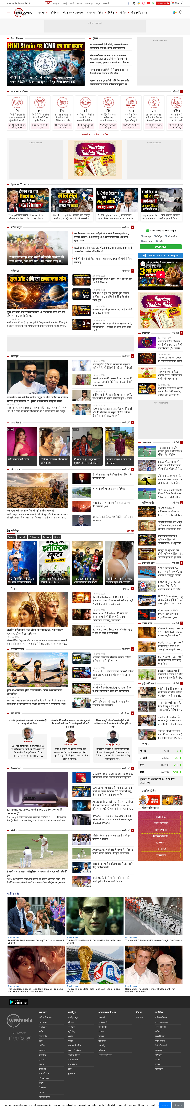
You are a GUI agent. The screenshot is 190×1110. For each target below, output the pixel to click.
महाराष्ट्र (42, 1064)
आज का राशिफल (19, 91)
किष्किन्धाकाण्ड (160, 836)
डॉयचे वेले (15, 469)
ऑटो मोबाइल (44, 1078)
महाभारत (102, 1040)
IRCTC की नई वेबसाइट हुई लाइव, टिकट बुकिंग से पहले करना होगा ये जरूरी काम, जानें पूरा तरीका (170, 600)
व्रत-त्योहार (102, 1045)
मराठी (72, 3)
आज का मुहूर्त (160, 1026)
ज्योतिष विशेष (149, 791)
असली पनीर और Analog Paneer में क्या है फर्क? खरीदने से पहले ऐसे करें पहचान (112, 689)
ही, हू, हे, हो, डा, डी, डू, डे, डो (85, 126)
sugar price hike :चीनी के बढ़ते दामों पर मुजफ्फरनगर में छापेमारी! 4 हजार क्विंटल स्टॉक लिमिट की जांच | (161, 216)
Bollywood (34, 537)
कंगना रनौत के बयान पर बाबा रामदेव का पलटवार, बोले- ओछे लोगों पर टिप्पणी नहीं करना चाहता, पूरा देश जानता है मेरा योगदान (109, 59)
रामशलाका (159, 1050)
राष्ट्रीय (41, 1031)
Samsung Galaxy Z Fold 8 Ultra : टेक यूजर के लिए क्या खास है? (35, 811)
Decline (178, 1105)
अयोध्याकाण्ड (161, 823)
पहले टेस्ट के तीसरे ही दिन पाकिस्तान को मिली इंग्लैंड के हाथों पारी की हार (110, 879)
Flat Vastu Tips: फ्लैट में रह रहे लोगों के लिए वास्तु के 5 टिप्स (170, 660)
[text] (28, 200)
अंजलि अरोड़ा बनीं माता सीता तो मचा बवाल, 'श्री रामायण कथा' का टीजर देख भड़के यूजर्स (35, 631)
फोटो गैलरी (16, 422)
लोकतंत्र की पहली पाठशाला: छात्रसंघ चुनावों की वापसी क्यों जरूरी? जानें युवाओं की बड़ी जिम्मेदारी (70, 723)
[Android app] (18, 1002)
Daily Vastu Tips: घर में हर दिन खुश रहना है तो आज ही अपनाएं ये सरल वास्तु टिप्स (170, 646)
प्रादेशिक (42, 1045)
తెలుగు (79, 3)
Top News (17, 38)
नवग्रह (157, 1064)
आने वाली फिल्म (74, 1050)
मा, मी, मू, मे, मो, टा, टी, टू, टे (108, 126)
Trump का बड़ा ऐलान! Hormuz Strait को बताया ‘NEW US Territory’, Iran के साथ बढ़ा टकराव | (26, 216)
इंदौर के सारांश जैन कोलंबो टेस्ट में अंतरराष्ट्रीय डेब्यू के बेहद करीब (113, 865)
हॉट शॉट (71, 1022)
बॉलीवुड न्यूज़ (73, 1017)
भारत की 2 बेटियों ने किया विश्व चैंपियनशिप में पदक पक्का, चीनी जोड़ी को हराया (170, 493)
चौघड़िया (158, 1054)
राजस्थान (42, 1068)
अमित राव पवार (70, 744)
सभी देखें (125, 227)
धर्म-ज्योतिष (172, 236)
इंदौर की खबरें (149, 683)
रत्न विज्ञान (159, 1068)
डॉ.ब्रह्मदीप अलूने (113, 744)
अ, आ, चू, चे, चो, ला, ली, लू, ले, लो (17, 126)
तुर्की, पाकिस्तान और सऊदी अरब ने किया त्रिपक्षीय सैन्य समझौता (111, 703)
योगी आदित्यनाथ (45, 1017)
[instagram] (143, 3)
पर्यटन (70, 1040)
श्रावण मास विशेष (95, 12)
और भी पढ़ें (125, 713)
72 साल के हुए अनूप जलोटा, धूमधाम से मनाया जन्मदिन (87, 461)
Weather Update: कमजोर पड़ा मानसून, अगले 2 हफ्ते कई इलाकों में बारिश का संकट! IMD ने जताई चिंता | (72, 216)
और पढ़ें (176, 91)
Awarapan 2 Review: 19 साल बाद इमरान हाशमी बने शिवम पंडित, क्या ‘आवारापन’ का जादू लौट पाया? (110, 616)
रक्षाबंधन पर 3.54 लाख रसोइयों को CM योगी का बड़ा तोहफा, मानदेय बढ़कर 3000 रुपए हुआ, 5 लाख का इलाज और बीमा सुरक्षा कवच (101, 237)
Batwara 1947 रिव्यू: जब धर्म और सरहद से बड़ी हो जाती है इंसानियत (112, 631)
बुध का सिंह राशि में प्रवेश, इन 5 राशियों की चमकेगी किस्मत (112, 280)
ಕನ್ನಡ (98, 3)
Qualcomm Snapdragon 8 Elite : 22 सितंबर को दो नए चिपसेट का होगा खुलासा (112, 775)
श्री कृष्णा (102, 1031)
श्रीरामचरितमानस (139, 12)
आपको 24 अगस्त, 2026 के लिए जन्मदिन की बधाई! (170, 359)
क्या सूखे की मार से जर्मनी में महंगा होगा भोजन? (30, 510)
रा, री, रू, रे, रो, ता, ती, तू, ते (154, 126)
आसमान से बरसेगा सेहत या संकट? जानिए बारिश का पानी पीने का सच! (111, 658)
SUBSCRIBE (160, 246)
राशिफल (15, 271)
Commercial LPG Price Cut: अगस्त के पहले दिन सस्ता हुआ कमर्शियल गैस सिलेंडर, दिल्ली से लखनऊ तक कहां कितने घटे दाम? (170, 614)
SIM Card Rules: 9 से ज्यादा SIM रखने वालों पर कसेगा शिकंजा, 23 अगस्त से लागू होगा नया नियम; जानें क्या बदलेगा (112, 791)
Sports (11, 537)
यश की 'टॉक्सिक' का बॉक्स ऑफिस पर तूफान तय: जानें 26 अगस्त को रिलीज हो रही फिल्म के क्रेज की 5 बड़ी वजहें (112, 600)
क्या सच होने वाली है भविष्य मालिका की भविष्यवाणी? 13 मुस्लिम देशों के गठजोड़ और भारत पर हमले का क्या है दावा (170, 539)
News (57, 537)
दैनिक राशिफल (161, 1017)
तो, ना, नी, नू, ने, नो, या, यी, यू (177, 126)
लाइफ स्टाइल (17, 649)
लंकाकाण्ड (161, 849)
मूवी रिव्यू (71, 1031)
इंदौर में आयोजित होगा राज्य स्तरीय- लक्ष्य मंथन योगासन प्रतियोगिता (34, 692)
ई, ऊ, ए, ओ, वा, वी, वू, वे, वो (40, 126)
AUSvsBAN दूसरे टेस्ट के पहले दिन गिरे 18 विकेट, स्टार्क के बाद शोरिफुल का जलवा (112, 851)
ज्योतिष (122, 12)
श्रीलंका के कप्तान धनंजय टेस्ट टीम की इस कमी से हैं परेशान (111, 837)
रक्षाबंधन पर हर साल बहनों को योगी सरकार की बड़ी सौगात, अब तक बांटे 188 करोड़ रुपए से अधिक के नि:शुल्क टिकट (36, 259)
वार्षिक (105, 134)
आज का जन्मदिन (161, 1022)
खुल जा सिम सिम (74, 1045)
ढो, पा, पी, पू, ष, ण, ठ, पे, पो (131, 126)
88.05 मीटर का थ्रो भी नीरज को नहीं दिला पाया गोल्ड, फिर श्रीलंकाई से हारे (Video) (170, 465)
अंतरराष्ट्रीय (43, 1036)
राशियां (158, 1031)
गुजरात (41, 1059)
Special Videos (20, 184)
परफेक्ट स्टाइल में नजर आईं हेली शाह (118, 461)
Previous (9, 64)
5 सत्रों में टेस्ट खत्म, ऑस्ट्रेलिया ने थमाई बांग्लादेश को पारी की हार (37, 873)
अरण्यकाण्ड (161, 829)
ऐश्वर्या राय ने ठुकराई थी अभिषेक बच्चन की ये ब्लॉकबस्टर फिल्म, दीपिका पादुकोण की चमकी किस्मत (109, 84)
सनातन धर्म (102, 1026)
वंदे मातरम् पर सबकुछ (73, 12)
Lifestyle (22, 537)
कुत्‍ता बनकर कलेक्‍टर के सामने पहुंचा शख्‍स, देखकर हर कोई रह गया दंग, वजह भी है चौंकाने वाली (170, 720)
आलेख (70, 1036)
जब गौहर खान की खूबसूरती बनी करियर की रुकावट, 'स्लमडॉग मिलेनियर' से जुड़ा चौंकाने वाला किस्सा (112, 382)
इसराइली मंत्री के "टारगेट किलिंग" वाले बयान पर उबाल (112, 518)
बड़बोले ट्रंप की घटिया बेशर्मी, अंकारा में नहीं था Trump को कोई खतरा (28, 722)
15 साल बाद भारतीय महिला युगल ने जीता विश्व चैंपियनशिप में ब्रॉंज (170, 451)
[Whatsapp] (153, 3)
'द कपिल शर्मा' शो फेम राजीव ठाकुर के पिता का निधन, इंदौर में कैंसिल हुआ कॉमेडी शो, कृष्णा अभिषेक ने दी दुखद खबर (37, 399)
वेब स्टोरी (71, 1026)
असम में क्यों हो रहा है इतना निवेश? (108, 488)
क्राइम (41, 1082)
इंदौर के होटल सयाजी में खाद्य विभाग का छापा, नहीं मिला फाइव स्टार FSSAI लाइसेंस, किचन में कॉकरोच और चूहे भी (170, 734)
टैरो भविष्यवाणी (161, 1045)
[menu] (9, 12)
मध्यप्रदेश (42, 1050)
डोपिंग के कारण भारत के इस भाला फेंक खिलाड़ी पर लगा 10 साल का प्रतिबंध (170, 479)
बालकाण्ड (161, 817)
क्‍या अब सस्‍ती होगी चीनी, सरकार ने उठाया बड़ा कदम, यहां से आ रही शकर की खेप (109, 46)
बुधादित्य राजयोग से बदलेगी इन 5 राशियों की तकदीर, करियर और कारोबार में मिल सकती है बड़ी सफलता (170, 391)
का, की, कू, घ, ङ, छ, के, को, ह (63, 126)
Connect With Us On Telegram (163, 255)
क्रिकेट (111, 12)
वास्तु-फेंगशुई (160, 1040)
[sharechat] (139, 3)
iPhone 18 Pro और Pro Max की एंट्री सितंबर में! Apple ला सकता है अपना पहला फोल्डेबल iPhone (112, 819)
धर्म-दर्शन (101, 1050)
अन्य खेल (147, 442)
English (56, 3)
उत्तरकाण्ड (161, 855)
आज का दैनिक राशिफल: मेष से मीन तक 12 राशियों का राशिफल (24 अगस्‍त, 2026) (170, 344)
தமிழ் (65, 3)
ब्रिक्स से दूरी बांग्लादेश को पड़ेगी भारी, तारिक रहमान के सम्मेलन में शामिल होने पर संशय (112, 723)
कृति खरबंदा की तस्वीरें (18, 459)
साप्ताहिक (86, 134)
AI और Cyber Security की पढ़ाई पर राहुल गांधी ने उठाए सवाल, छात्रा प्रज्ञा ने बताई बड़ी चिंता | (116, 216)
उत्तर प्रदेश (43, 1022)
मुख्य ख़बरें (43, 1026)
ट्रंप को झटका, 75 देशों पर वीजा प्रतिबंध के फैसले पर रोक (112, 476)
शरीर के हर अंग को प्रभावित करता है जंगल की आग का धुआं (111, 504)
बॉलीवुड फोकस (74, 1054)
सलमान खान (73, 1059)
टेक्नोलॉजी (16, 768)
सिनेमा (10, 429)
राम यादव (28, 741)
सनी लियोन (72, 1064)
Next (82, 64)
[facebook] (129, 3)
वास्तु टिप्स (147, 623)
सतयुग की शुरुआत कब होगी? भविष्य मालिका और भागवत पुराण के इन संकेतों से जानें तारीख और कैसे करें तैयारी (170, 553)
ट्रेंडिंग (95, 38)
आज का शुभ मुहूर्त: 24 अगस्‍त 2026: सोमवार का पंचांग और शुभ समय (170, 375)
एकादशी (101, 1017)
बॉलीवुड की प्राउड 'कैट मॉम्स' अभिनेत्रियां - (54, 461)
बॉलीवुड (54, 12)
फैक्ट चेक (42, 1087)
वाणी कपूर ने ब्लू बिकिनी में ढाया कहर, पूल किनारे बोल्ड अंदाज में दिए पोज (109, 71)
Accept (165, 1105)
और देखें (130, 531)
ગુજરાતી (106, 3)
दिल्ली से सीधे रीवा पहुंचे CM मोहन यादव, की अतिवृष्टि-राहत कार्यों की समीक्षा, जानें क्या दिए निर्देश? (103, 249)
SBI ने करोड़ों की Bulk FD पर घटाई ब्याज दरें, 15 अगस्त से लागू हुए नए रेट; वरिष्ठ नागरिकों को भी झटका (170, 571)
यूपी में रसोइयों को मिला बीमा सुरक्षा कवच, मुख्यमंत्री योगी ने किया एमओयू (103, 260)
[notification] (180, 12)
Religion (47, 537)
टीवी (69, 1068)
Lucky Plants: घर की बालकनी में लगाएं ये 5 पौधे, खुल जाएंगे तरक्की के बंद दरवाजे (170, 674)
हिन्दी (48, 3)
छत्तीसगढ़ (42, 1054)
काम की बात (148, 563)
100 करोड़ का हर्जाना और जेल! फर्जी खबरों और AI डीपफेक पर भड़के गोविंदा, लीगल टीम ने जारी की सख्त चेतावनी (112, 412)
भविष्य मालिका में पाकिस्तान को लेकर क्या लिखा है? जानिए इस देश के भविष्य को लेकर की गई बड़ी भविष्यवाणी (170, 511)
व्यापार (145, 744)
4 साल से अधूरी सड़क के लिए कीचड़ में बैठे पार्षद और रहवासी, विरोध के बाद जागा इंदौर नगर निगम (170, 706)
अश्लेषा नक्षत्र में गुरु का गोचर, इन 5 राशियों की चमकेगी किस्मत (112, 311)
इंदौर (40, 1040)
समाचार (41, 12)
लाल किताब (160, 1036)
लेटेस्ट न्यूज (16, 227)
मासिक (96, 134)
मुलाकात (71, 1073)
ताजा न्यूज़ (147, 236)
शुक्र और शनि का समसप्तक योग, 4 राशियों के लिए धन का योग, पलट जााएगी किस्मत (36, 314)
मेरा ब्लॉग (15, 713)
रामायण (101, 1036)
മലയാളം (89, 3)
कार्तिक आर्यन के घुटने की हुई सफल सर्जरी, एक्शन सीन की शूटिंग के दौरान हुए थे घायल (112, 396)
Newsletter (161, 3)
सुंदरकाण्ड (161, 842)
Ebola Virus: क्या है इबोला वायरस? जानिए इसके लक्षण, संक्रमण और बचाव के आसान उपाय (113, 675)
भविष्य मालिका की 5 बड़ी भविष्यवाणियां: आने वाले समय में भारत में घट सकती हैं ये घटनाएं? (170, 525)
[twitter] (134, 3)
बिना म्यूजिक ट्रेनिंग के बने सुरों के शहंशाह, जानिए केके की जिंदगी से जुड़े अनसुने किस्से (112, 366)
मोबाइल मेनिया (44, 1096)
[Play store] (175, 12)
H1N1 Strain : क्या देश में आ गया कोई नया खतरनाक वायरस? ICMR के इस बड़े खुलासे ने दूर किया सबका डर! (42, 79)
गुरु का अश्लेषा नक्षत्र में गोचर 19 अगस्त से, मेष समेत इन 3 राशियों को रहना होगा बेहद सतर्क (112, 327)
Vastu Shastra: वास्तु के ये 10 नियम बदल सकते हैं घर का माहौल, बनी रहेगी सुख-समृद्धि (170, 632)
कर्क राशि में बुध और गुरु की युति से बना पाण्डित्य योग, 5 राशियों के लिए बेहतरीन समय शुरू (110, 296)
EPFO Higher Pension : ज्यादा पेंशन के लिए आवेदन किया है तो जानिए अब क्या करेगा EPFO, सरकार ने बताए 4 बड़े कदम (170, 586)
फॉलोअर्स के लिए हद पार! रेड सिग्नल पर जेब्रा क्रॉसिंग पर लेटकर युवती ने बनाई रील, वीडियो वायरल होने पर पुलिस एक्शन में (170, 692)
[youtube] (148, 3)
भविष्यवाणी (148, 503)
